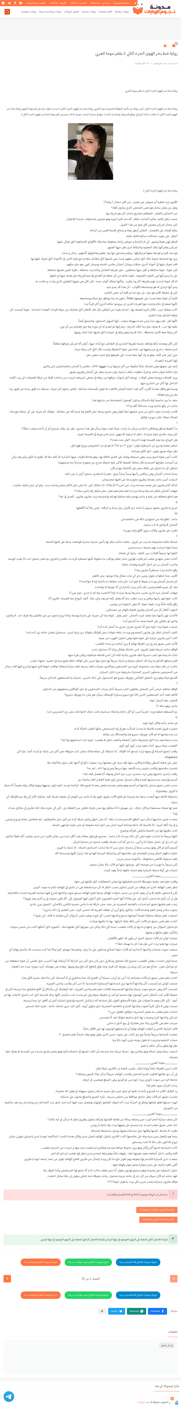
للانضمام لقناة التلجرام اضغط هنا (158, 1219)
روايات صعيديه (28, 12)
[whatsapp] (3, 3)
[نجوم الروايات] (154, 8)
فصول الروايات (71, 12)
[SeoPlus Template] (176, 1402)
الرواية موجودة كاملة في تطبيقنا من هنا (40, 1262)
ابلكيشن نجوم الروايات (36, 3)
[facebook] (15, 3)
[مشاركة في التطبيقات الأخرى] (102, 1311)
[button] (157, 1311)
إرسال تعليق (167, 1345)
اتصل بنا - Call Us (78, 3)
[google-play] (21, 3)
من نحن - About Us (100, 3)
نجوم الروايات (143, 1402)
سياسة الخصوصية (121, 3)
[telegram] (9, 3)
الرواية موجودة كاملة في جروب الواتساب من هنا (88, 1262)
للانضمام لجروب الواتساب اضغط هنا (157, 1210)
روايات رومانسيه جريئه (50, 12)
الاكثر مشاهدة (105, 12)
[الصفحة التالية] (7, 1278)
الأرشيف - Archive (58, 3)
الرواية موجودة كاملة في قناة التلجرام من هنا (138, 1262)
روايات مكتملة (122, 12)
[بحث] (7, 12)
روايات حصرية (89, 12)
